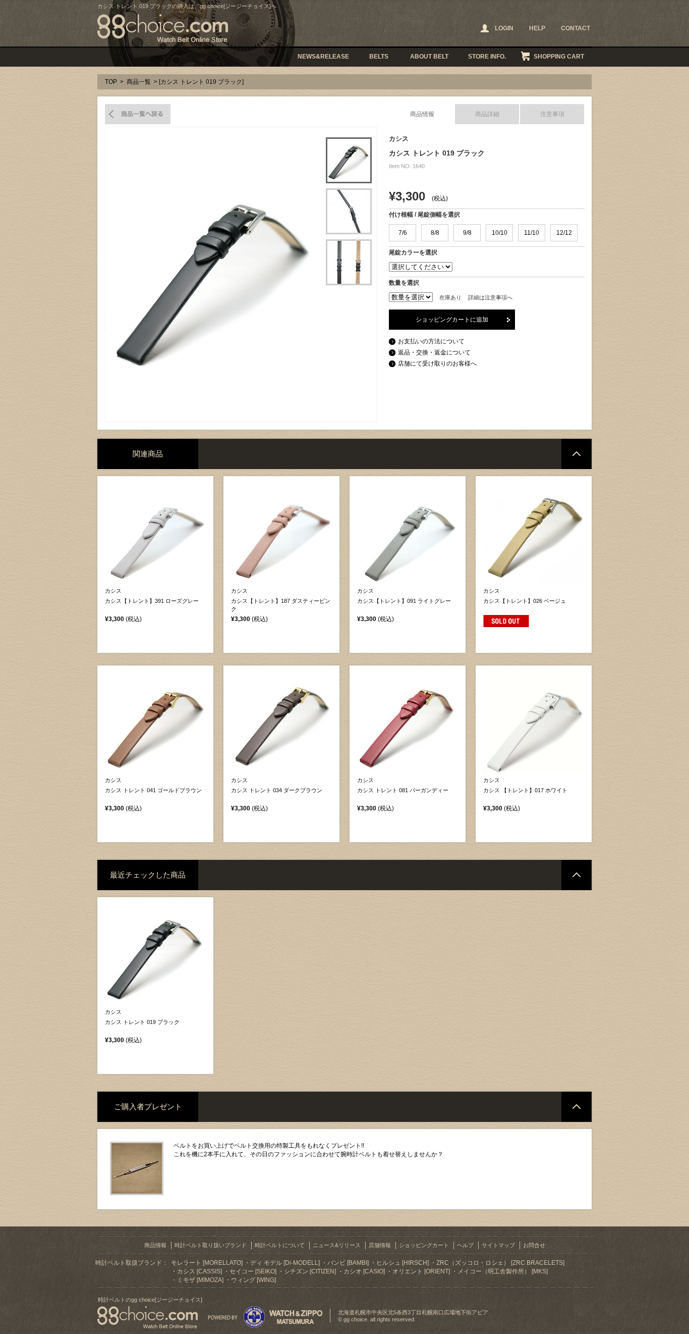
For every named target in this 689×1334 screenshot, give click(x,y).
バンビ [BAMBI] (348, 1262)
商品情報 (422, 114)
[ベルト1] (349, 160)
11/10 (531, 232)
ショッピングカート (424, 1245)
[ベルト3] (349, 262)
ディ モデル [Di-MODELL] (285, 1262)
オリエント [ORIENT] (421, 1271)
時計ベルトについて (280, 1245)
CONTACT (575, 28)
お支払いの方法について (431, 341)
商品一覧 (139, 81)
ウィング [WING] (253, 1280)
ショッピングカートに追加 (452, 319)
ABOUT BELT (429, 56)
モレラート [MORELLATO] (207, 1262)
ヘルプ (465, 1245)
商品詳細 (487, 114)
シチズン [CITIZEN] (310, 1271)
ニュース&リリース (337, 1245)
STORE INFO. (487, 56)
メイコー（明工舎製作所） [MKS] (502, 1271)
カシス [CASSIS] (199, 1271)
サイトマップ (498, 1245)
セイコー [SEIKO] (252, 1271)
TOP (111, 81)
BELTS (378, 56)
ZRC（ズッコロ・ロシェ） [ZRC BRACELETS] (500, 1262)
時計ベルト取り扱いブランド (211, 1245)
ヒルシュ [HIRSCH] (402, 1262)
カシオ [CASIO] (364, 1271)
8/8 (435, 232)
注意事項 (552, 114)
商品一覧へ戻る (137, 114)
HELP (537, 28)
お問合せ (534, 1245)
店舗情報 (380, 1245)
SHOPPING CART (559, 56)
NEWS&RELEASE (323, 56)
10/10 (499, 232)
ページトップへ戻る (576, 454)
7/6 (402, 232)
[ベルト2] (349, 211)
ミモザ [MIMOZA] (200, 1280)
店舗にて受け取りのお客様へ (437, 363)
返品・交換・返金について (434, 352)
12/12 (564, 232)
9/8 (467, 232)
